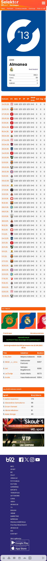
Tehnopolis (15, 493)
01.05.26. (5, 123)
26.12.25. (5, 221)
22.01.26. (5, 194)
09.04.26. (5, 136)
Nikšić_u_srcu (11, 362)
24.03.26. (5, 153)
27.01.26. (5, 190)
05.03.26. (5, 167)
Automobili (15, 496)
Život (12, 475)
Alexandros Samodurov (14, 403)
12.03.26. (5, 162)
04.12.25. (5, 238)
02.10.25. (5, 291)
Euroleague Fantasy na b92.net (10, 3)
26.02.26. (5, 171)
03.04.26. (5, 144)
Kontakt (13, 534)
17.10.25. (5, 278)
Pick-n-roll (41, 8)
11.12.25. (4, 234)
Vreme (12, 513)
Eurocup (32, 8)
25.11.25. (5, 242)
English (13, 510)
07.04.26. (5, 140)
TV (11, 507)
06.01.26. (5, 211)
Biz (11, 472)
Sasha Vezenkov (11, 399)
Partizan (10, 8)
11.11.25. (4, 256)
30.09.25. (5, 296)
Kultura (13, 484)
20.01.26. (5, 198)
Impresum (14, 519)
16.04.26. (5, 131)
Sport (12, 469)
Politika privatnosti (18, 525)
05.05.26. (5, 118)
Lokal (12, 499)
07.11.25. (5, 261)
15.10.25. (5, 283)
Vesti (3, 8)
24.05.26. (5, 104)
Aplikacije (14, 504)
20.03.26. (5, 157)
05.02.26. (5, 181)
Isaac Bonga (10, 414)
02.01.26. (5, 216)
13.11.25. (4, 251)
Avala (7, 377)
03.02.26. (5, 185)
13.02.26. (5, 176)
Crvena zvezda (21, 8)
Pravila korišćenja (18, 522)
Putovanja (14, 481)
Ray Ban (7, 357)
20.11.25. (5, 247)
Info (12, 466)
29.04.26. (5, 127)
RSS (11, 531)
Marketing (14, 516)
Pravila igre (7, 333)
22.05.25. (5, 109)
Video (12, 501)
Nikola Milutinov (11, 410)
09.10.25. (5, 287)
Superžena (14, 487)
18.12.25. (5, 225)
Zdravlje (13, 478)
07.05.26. (5, 114)
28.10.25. (5, 270)
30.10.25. (5, 265)
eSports (13, 490)
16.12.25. (5, 229)
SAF (6, 368)
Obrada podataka (37, 333)
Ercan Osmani (10, 406)
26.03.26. (5, 149)
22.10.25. (5, 274)
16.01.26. (5, 203)
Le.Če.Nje (9, 373)
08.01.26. (5, 207)
